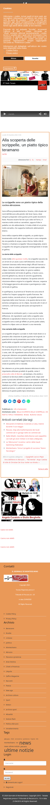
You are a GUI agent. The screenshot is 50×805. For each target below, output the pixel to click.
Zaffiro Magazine (12, 676)
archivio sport (11, 709)
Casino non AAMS (7, 530)
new (17, 742)
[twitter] (26, 3)
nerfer (4, 154)
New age (9, 690)
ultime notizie (36, 415)
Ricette (8, 633)
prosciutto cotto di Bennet (12, 374)
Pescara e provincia (13, 657)
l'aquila (32, 739)
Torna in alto (43, 469)
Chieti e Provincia (12, 666)
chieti (12, 739)
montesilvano (9, 742)
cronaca (8, 638)
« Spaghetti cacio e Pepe (34, 457)
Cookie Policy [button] (12, 50)
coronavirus (18, 739)
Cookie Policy (10, 614)
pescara (23, 746)
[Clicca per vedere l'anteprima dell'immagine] (25, 180)
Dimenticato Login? (15, 782)
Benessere (9, 628)
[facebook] (23, 3)
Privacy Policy (10, 619)
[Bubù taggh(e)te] (25, 75)
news (27, 415)
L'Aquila (8, 671)
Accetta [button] (35, 58)
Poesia (8, 686)
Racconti (9, 681)
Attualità (9, 714)
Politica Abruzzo (11, 724)
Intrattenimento (11, 728)
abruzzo (7, 739)
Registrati (9, 787)
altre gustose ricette (20, 259)
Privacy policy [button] (12, 53)
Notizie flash (10, 719)
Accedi (7, 778)
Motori (8, 705)
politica (8, 643)
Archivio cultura (11, 695)
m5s (37, 739)
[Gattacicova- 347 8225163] (25, 499)
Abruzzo (8, 652)
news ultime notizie (12, 746)
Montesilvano (10, 647)
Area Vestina (10, 662)
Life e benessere (20, 409)
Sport (7, 700)
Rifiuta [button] (13, 58)
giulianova (26, 739)
